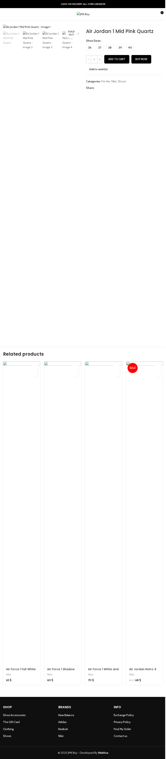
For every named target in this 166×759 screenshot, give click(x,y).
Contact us (120, 736)
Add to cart (116, 59)
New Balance (66, 715)
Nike (114, 81)
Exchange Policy (124, 715)
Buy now (141, 59)
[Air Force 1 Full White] (21, 513)
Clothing (8, 729)
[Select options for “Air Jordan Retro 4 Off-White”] (157, 367)
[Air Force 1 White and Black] (103, 513)
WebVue (103, 753)
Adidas (62, 722)
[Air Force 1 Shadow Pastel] (62, 513)
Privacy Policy (122, 722)
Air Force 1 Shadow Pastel (61, 671)
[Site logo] (83, 14)
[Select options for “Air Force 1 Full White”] (34, 367)
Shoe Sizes (93, 40)
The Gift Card (11, 722)
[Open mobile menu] (4, 14)
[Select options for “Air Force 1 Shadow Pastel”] (75, 367)
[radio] (89, 47)
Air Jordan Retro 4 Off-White (142, 671)
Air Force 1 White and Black (103, 671)
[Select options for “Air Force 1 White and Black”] (116, 367)
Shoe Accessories (14, 715)
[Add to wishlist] (34, 374)
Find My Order (122, 729)
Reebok (63, 729)
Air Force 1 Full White (21, 669)
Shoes (122, 81)
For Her (105, 81)
